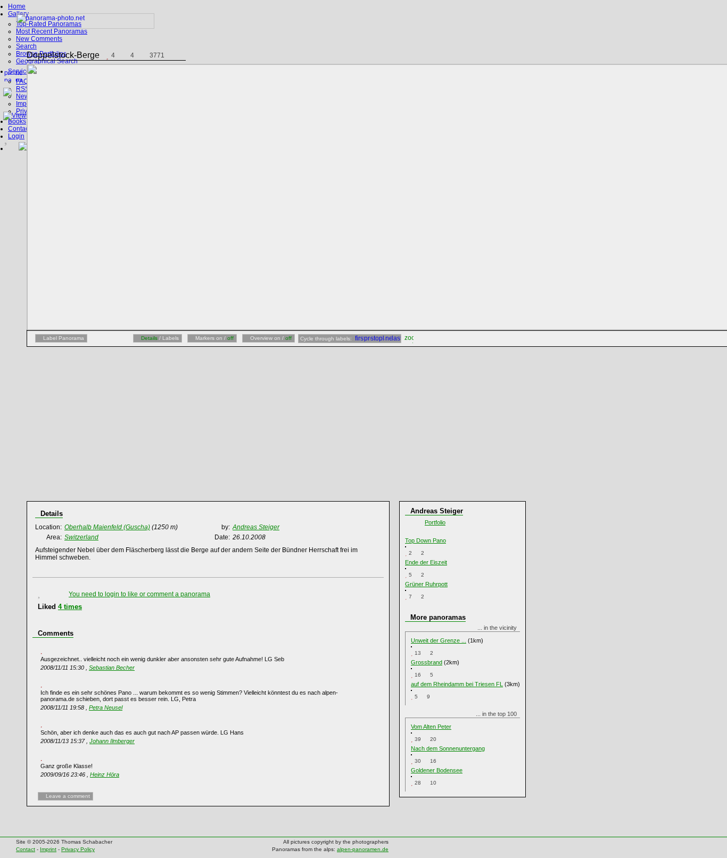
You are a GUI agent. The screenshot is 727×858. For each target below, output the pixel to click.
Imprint (26, 103)
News (24, 96)
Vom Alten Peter (431, 726)
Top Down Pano (425, 540)
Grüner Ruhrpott (426, 584)
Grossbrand (426, 662)
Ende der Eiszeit (426, 562)
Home (17, 6)
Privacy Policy (78, 849)
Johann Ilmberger (112, 741)
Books (17, 121)
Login (16, 136)
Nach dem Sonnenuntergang (448, 748)
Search (26, 46)
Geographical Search (47, 61)
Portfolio (435, 522)
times (70, 607)
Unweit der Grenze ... (438, 640)
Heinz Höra (104, 774)
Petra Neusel (105, 707)
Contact (19, 128)
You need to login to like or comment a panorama (139, 594)
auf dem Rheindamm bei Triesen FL (457, 684)
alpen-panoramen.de (363, 849)
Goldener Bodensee (436, 770)
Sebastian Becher (112, 667)
